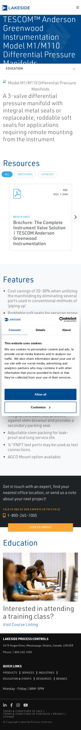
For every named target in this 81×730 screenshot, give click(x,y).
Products (10, 672)
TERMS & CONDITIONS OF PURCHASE (26, 713)
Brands (61, 678)
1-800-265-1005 (21, 515)
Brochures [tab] (25, 174)
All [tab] (7, 174)
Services (28, 672)
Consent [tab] (14, 329)
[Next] (75, 217)
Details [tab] (40, 329)
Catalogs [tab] (47, 174)
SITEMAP (8, 716)
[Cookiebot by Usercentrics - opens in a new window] (59, 319)
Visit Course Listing (20, 624)
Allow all (40, 394)
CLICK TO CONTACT (40, 527)
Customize (38, 407)
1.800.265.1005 (22, 652)
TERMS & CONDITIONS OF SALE (22, 711)
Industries (46, 672)
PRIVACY (58, 713)
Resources (44, 678)
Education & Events (17, 678)
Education (14, 68)
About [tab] (66, 329)
